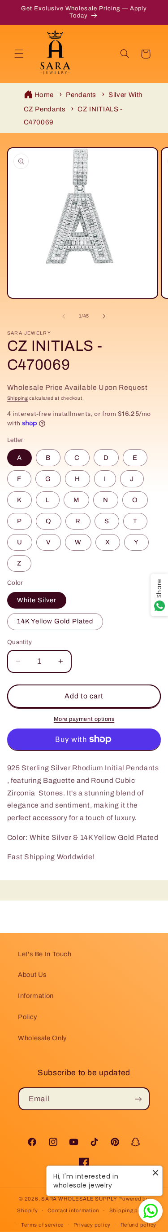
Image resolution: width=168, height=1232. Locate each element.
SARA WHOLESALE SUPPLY (79, 1198)
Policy (27, 1016)
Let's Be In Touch (45, 954)
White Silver (37, 600)
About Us (32, 974)
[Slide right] (104, 316)
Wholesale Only (42, 1038)
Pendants (81, 94)
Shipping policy (130, 1210)
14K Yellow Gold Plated (55, 621)
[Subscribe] (138, 1098)
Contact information (73, 1210)
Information (36, 995)
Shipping (17, 398)
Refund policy (139, 1225)
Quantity (19, 642)
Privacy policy (92, 1225)
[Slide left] (63, 316)
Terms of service (42, 1225)
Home (44, 94)
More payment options (84, 719)
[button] (19, 54)
